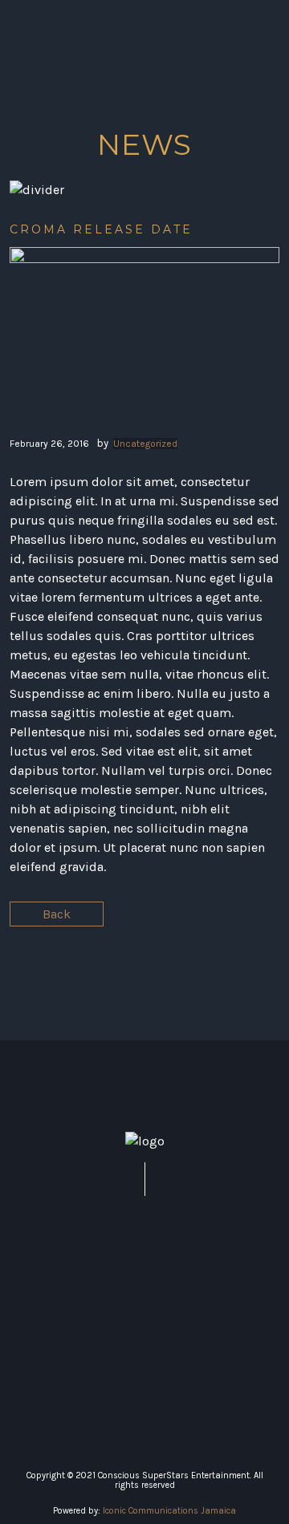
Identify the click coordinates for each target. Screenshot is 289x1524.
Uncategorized (145, 443)
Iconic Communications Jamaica (169, 1511)
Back (57, 914)
